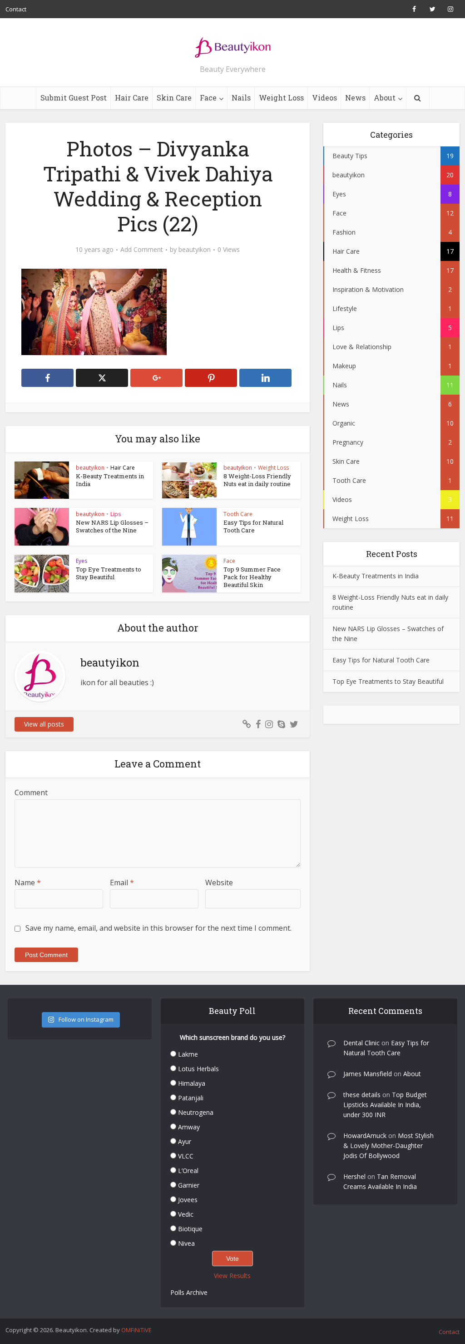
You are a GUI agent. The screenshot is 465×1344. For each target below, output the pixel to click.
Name (28, 883)
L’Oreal (188, 1170)
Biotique (190, 1228)
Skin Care (174, 97)
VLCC (185, 1156)
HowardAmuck (364, 1135)
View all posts (44, 724)
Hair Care (131, 97)
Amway (189, 1127)
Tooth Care (237, 514)
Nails (241, 97)
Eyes (81, 561)
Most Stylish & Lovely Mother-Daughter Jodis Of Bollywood (388, 1145)
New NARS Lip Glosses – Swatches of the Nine (112, 526)
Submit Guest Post (73, 97)
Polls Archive (189, 1292)
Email (122, 883)
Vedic (185, 1214)
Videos (324, 97)
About (385, 97)
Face (208, 97)
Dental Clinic (361, 1042)
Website (219, 883)
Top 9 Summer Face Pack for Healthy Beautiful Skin (252, 577)
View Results (232, 1275)
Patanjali (190, 1097)
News (355, 97)
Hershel (354, 1176)
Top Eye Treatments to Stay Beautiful (108, 573)
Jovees (188, 1199)
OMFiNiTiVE (136, 1330)
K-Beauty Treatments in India (110, 480)
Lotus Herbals (198, 1068)
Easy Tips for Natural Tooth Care (253, 526)
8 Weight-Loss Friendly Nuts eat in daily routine (257, 480)
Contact (15, 9)
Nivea (186, 1243)
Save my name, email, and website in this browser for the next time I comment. (158, 928)
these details (362, 1094)
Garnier (188, 1185)
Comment (31, 792)
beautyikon (194, 250)
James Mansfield (367, 1073)
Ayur (184, 1141)
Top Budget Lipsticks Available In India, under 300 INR (385, 1104)
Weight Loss (281, 97)
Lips (115, 514)
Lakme (188, 1054)
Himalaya (191, 1083)
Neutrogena (195, 1112)
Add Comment (141, 250)
